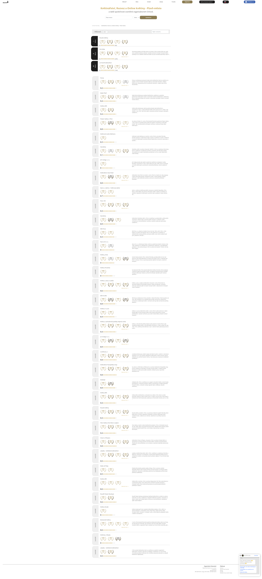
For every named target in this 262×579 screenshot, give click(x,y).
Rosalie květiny (103, 38)
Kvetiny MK (103, 479)
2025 (104, 32)
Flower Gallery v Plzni (106, 119)
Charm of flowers (105, 438)
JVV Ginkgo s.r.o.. (105, 160)
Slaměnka (103, 147)
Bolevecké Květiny (105, 520)
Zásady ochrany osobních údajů (226, 572)
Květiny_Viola (104, 255)
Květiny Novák (104, 507)
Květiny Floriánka (105, 268)
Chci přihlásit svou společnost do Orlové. (247, 570)
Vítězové (221, 568)
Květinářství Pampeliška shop (108, 365)
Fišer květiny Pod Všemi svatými (109, 423)
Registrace (187, 1)
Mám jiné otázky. (243, 572)
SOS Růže (102, 49)
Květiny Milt (103, 106)
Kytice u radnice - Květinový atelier (110, 188)
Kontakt (149, 1)
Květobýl (102, 380)
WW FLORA (103, 296)
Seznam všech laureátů (224, 569)
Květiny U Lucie (104, 308)
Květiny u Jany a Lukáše (107, 280)
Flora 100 (103, 201)
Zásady (161, 1)
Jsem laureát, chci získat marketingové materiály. (248, 567)
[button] (226, 2)
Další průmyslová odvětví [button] (206, 2)
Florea (102, 78)
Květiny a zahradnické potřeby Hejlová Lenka (113, 321)
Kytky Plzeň (103, 93)
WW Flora (103, 229)
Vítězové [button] (124, 1)
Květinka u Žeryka (105, 535)
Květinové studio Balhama (107, 134)
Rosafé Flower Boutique (107, 494)
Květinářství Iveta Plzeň (106, 173)
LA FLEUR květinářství (105, 63)
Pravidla (173, 1)
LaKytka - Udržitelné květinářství (109, 451)
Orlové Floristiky (95, 25)
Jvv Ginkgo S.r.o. (105, 337)
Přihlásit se (251, 2)
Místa (137, 1)
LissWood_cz (104, 352)
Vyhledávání (148, 17)
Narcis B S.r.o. (104, 242)
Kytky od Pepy (104, 466)
